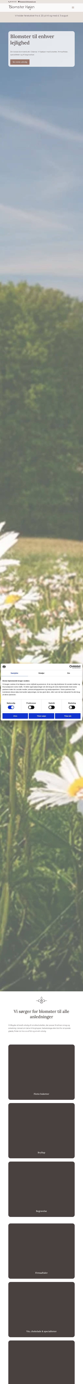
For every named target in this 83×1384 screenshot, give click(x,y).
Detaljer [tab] (42, 673)
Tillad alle (67, 716)
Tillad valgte (41, 716)
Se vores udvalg (20, 62)
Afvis (15, 716)
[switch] (31, 707)
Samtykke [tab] (14, 673)
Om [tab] (68, 673)
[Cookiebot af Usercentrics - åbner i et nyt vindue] (71, 666)
